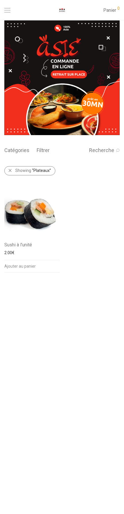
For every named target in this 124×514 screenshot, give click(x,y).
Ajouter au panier (20, 266)
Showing (33, 170)
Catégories (16, 150)
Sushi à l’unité (18, 245)
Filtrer (43, 150)
